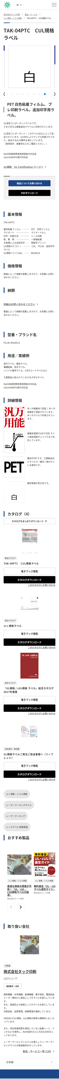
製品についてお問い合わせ (29, 183)
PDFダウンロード (29, 192)
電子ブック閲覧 (29, 571)
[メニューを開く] (54, 4)
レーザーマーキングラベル (19, 805)
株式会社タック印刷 (20, 971)
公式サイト (9, 978)
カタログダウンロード (29, 580)
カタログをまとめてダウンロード (28, 521)
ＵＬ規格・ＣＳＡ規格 (16, 793)
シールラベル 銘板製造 (17, 826)
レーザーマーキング (15, 815)
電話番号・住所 (12, 986)
